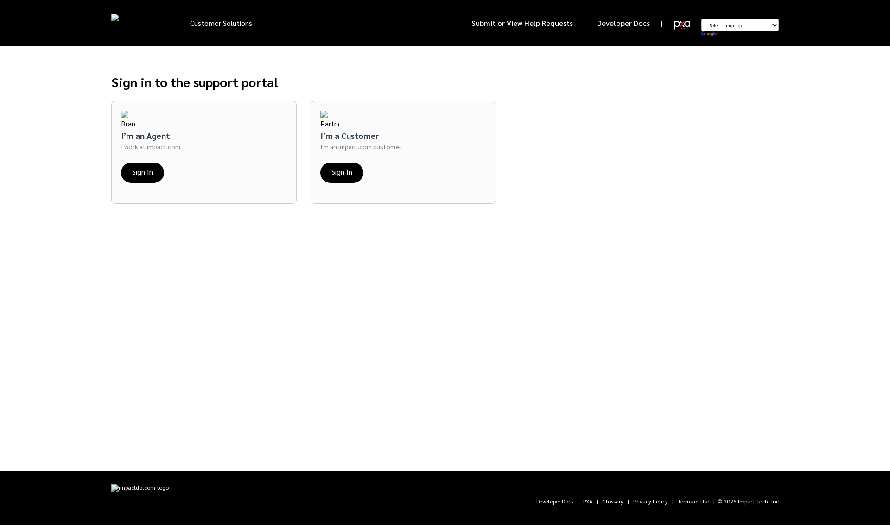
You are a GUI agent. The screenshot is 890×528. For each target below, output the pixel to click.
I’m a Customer (349, 135)
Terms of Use (693, 501)
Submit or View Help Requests (522, 23)
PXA (588, 501)
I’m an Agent (145, 135)
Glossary (613, 501)
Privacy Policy (650, 501)
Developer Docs (623, 23)
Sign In (142, 171)
